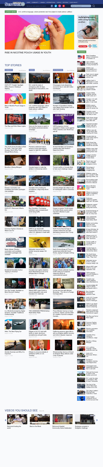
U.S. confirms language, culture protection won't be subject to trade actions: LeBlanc (91, 350)
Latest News (11, 12)
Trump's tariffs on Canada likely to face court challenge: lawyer (91, 244)
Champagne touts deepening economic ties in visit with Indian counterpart (92, 368)
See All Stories (22, 70)
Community (35, 2)
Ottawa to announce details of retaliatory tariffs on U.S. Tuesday (92, 194)
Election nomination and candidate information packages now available (92, 331)
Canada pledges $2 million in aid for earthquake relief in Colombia (91, 287)
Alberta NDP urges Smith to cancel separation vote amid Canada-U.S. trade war (91, 269)
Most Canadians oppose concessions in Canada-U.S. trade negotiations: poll (92, 58)
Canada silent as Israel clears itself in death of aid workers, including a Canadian (92, 139)
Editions (65, 2)
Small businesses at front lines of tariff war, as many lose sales (92, 213)
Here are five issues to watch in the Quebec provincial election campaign (92, 374)
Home (29, 2)
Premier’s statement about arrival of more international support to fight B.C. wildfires (92, 313)
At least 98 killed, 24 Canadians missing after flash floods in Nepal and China (92, 231)
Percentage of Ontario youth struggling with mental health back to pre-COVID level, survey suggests (92, 170)
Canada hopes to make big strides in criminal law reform (91, 249)
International (50, 2)
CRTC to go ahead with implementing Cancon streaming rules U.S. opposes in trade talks (91, 307)
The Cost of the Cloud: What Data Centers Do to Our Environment (91, 386)
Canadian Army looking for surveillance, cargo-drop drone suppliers (92, 337)
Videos (59, 2)
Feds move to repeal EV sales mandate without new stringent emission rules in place (92, 77)
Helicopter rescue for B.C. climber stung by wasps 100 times (92, 262)
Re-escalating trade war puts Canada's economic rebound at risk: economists (92, 182)
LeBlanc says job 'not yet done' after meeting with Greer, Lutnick (92, 132)
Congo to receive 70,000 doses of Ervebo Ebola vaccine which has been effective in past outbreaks (91, 158)
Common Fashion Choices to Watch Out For (91, 323)
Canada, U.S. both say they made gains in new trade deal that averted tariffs (91, 102)
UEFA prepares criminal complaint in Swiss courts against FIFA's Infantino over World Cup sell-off (92, 276)
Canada (42, 2)
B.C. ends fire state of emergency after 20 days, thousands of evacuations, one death (92, 381)
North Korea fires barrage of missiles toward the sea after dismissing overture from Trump (92, 145)
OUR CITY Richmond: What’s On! (91, 354)
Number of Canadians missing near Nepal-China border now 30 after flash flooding (91, 362)
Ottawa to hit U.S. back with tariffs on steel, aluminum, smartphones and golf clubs (91, 238)
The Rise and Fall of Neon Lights (92, 317)
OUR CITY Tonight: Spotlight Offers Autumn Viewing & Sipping (92, 300)
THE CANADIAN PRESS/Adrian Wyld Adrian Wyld (91, 218)
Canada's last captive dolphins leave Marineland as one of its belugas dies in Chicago (92, 282)
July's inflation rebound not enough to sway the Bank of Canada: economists (92, 64)
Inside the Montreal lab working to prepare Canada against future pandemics (91, 89)
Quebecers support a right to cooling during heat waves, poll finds (91, 206)
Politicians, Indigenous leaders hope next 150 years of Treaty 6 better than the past (92, 201)
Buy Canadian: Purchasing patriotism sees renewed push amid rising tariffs (92, 294)
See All (41, 411)
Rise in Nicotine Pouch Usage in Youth (91, 187)
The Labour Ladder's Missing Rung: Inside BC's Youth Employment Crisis (92, 393)
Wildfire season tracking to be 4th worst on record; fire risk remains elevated (92, 108)
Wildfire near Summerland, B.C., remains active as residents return (91, 70)
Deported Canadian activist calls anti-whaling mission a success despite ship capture (91, 127)
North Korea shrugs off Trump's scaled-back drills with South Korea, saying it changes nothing (92, 120)
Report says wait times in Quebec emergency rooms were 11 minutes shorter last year (91, 164)
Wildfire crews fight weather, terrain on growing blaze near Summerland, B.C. (91, 151)
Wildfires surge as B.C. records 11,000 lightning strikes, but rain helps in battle (92, 175)
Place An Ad (73, 2)
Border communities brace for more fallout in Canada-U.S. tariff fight (92, 225)
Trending (81, 52)
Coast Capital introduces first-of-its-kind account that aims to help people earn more (92, 400)
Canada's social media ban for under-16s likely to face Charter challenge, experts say (92, 114)
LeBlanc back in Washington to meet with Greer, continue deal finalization (92, 82)
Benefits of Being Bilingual (91, 341)
